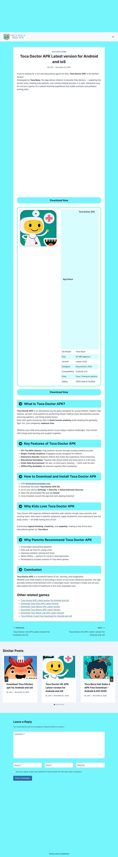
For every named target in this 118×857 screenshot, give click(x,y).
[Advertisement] (59, 16)
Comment (19, 734)
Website (81, 765)
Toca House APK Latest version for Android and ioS (45, 600)
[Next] (111, 679)
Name (17, 765)
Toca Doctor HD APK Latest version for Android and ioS (87, 631)
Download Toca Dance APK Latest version (40, 607)
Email (49, 765)
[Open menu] (113, 37)
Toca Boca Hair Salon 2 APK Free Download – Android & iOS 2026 (97, 687)
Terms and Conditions (59, 854)
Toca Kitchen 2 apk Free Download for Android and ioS (46, 616)
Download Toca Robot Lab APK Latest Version (42, 613)
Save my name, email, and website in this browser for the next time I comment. (49, 772)
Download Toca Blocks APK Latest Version (40, 610)
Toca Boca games (59, 52)
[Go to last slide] (6, 679)
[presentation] (20, 667)
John (51, 67)
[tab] (54, 704)
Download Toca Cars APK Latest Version (40, 603)
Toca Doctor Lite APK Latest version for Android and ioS (31, 631)
